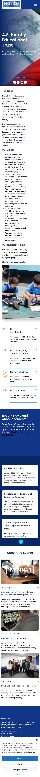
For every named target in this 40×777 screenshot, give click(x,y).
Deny (20, 764)
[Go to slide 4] (25, 82)
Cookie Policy (19, 774)
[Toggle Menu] (35, 5)
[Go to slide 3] (22, 82)
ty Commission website (13, 262)
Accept (20, 758)
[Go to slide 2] (18, 82)
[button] (37, 740)
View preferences (20, 770)
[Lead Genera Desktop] (11, 4)
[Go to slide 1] (14, 82)
